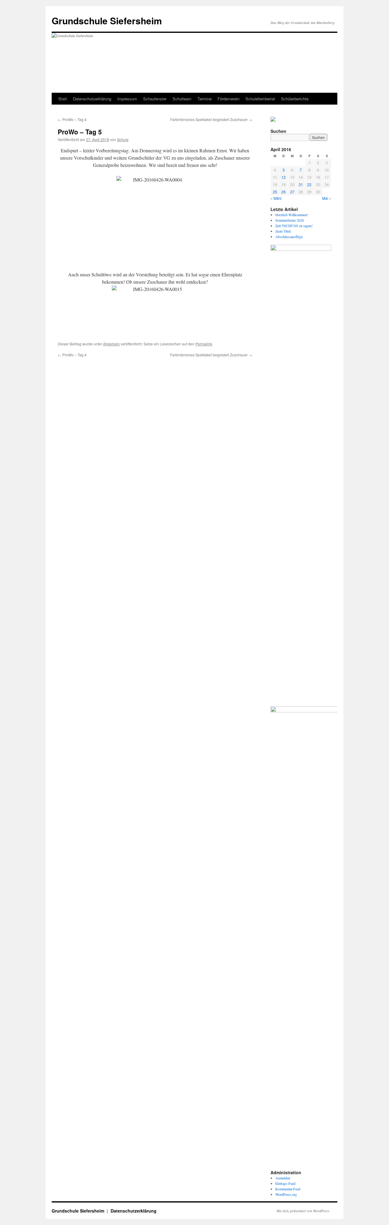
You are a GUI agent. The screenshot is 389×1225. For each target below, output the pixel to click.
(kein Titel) (283, 231)
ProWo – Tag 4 (72, 119)
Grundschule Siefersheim (107, 20)
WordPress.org (286, 1194)
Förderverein (228, 99)
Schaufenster (155, 99)
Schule (123, 139)
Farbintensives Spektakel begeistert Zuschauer (211, 119)
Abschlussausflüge (289, 236)
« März (276, 198)
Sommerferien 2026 (289, 220)
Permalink (203, 343)
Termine (205, 99)
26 (283, 191)
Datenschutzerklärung (92, 99)
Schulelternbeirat (260, 99)
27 (292, 191)
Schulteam (182, 99)
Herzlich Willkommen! (291, 214)
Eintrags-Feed (285, 1183)
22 (309, 184)
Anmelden (282, 1177)
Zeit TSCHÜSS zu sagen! (294, 225)
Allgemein (111, 343)
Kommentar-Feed (287, 1188)
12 (283, 177)
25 (275, 191)
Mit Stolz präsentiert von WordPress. (303, 1210)
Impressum (127, 99)
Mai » (326, 198)
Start (62, 99)
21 (301, 184)
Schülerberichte (294, 99)
